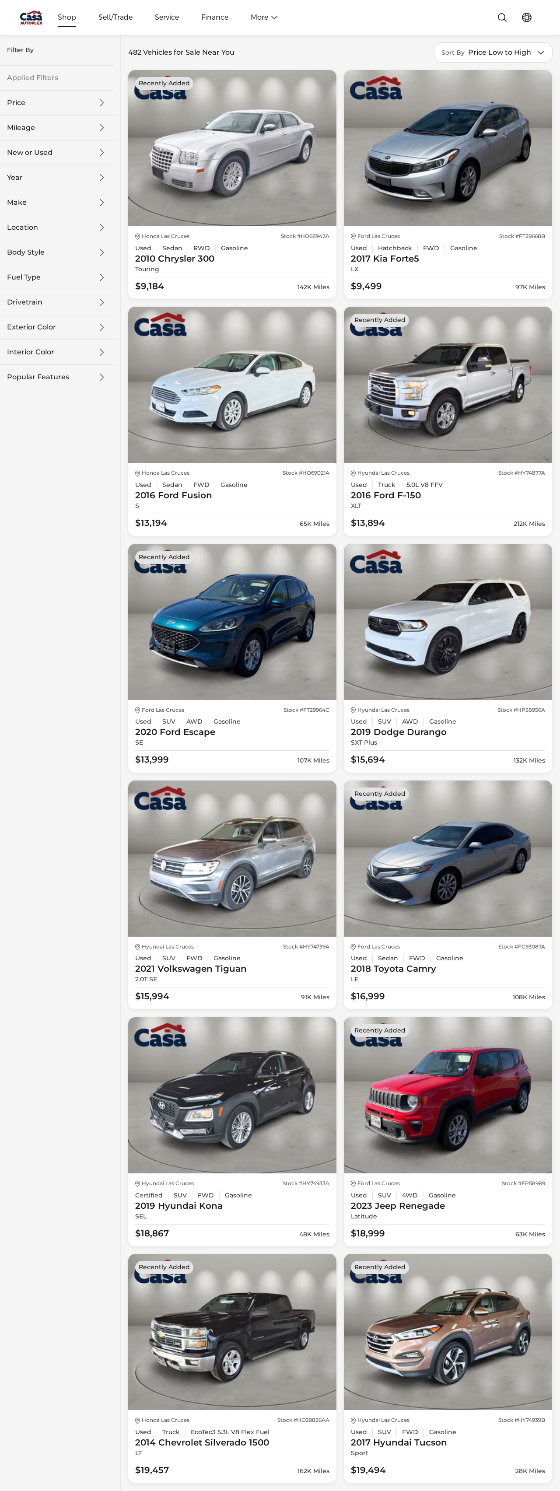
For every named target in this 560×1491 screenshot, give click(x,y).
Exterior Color (31, 327)
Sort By (453, 52)
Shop (67, 17)
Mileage (21, 128)
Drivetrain (24, 302)
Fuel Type (24, 277)
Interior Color (30, 352)
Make (17, 202)
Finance (214, 17)
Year (15, 178)
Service (167, 17)
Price (16, 103)
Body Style (26, 252)
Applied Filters (32, 78)
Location (22, 227)
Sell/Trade (115, 17)
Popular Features (38, 377)
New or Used (29, 153)
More (259, 17)
